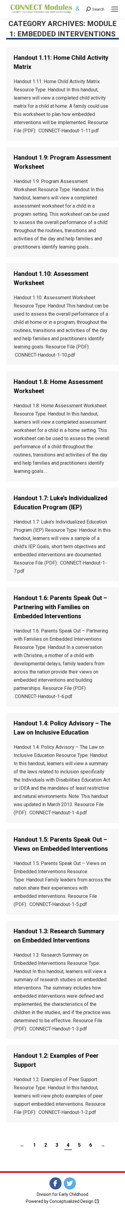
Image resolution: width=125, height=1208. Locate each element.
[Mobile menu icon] (114, 9)
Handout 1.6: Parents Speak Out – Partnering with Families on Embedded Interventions (60, 607)
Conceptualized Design (71, 1201)
